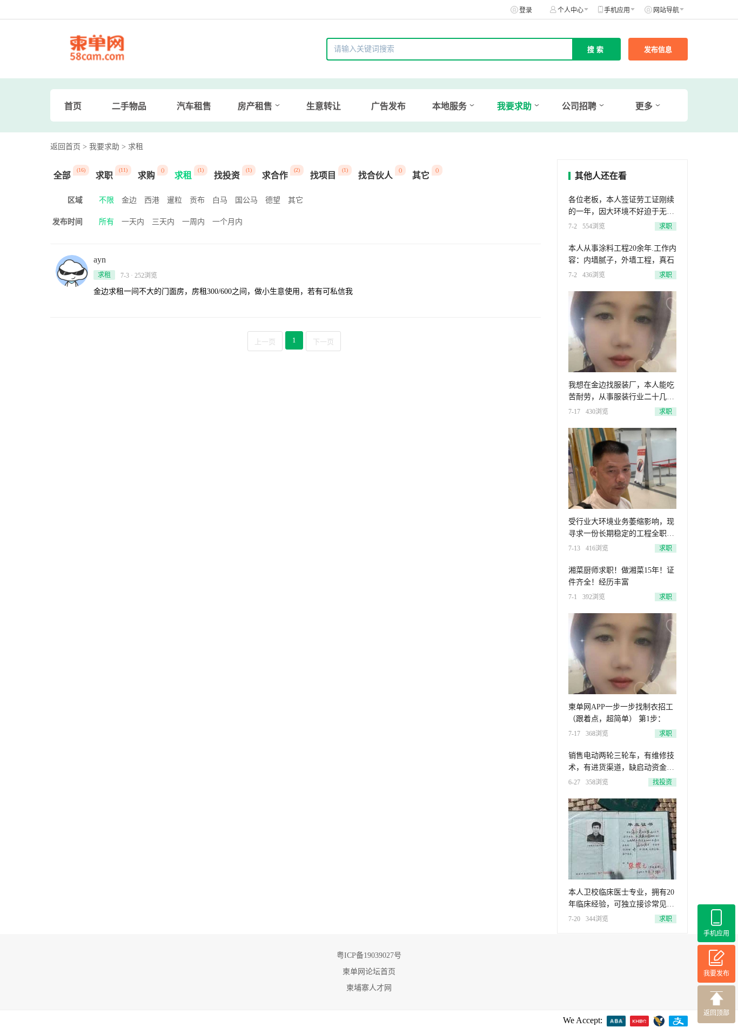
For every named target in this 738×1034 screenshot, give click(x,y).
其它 (295, 200)
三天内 (163, 222)
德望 (272, 200)
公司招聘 (579, 106)
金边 (129, 200)
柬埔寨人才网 (369, 988)
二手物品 (129, 106)
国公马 (246, 200)
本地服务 (449, 106)
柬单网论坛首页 (369, 972)
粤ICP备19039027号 (369, 955)
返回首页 (65, 147)
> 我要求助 (101, 147)
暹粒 (174, 200)
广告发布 (388, 106)
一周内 (193, 222)
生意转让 (323, 106)
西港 (151, 200)
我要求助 (514, 106)
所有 (106, 222)
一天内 (133, 222)
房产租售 (255, 106)
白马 (219, 200)
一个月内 (227, 222)
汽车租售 (194, 106)
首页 (73, 106)
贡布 (197, 200)
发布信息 (658, 49)
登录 (525, 10)
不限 (106, 200)
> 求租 (132, 147)
